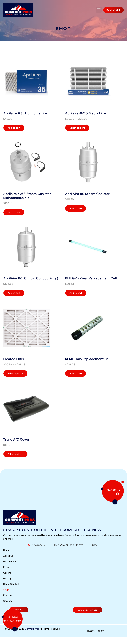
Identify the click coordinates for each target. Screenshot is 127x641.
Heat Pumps (9, 561)
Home (6, 550)
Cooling (7, 572)
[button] (99, 10)
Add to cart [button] (14, 127)
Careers (7, 600)
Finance (7, 595)
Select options (77, 127)
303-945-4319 (12, 624)
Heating (7, 578)
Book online (113, 9)
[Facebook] (117, 497)
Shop (6, 589)
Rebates (7, 567)
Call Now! (12, 620)
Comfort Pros (32, 628)
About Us (8, 555)
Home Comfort (11, 583)
